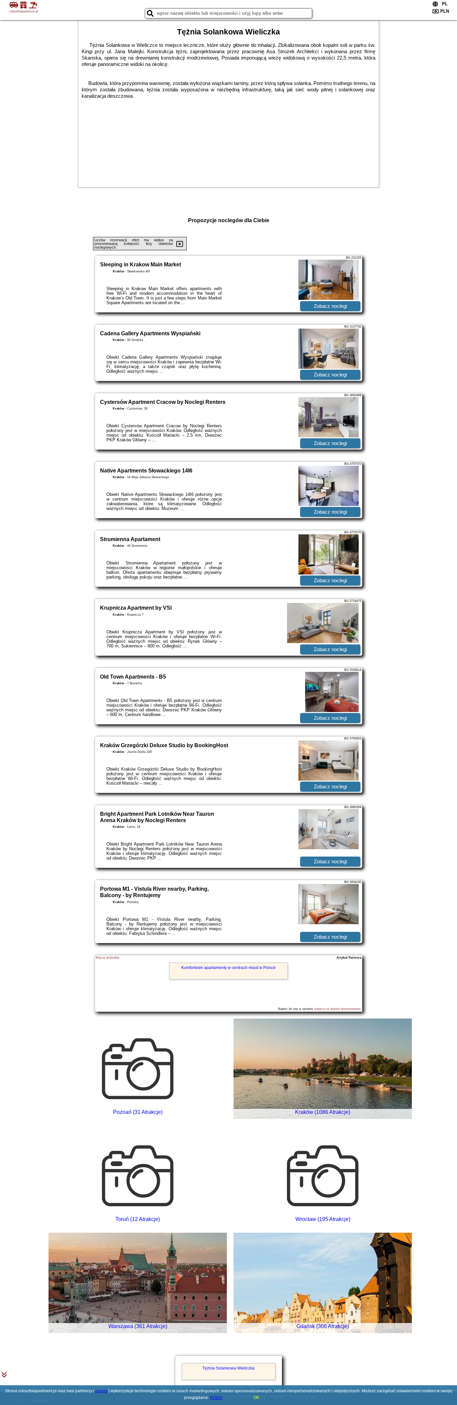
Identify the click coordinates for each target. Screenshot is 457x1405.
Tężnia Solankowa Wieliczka (228, 1368)
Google (101, 1391)
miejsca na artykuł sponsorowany (337, 1009)
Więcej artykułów (107, 957)
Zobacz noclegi (330, 306)
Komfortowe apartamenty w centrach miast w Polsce (228, 967)
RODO (216, 1397)
